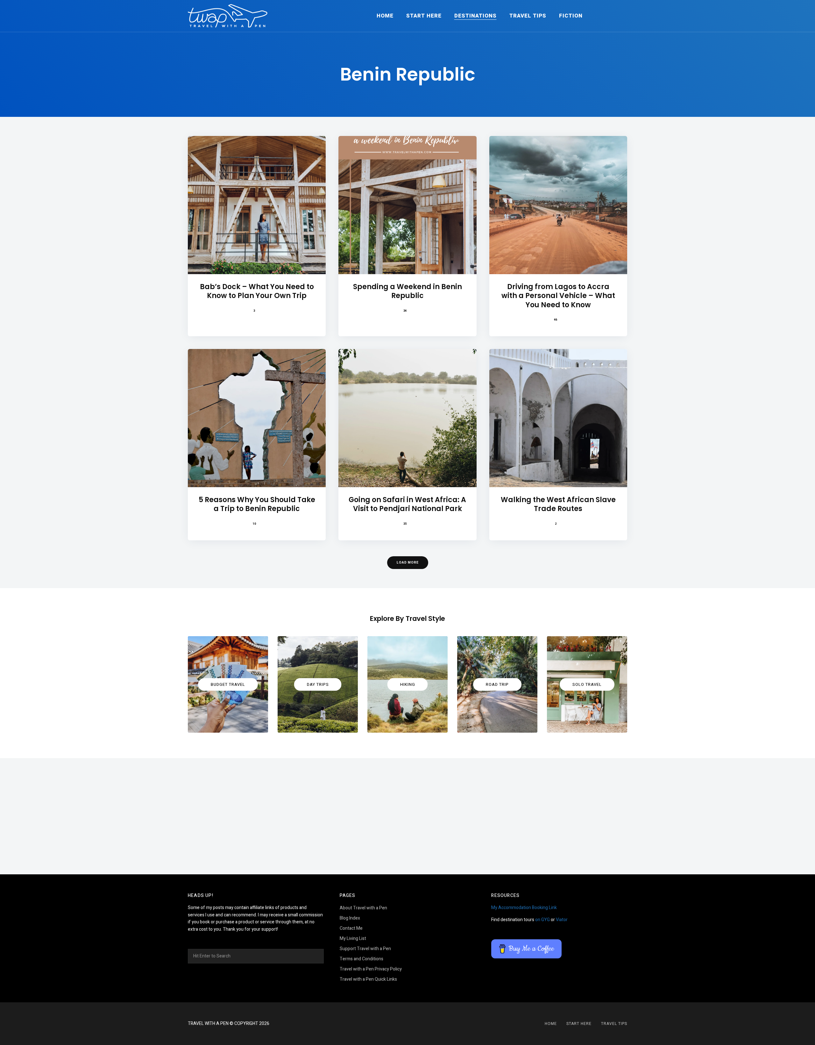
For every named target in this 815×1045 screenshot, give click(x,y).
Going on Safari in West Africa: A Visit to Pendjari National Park (407, 504)
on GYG (542, 919)
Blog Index (350, 918)
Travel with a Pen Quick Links (368, 979)
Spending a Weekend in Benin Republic (407, 291)
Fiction (571, 16)
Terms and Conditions (361, 959)
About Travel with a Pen (363, 908)
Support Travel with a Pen (365, 948)
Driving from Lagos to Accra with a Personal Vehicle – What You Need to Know (558, 296)
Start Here (424, 16)
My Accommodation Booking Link (524, 907)
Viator (562, 919)
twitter (415, 1023)
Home (385, 16)
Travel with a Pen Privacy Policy (371, 969)
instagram (399, 1023)
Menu (620, 16)
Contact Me (351, 928)
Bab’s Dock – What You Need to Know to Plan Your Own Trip (257, 291)
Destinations (475, 16)
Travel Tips (527, 16)
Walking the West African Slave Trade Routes (558, 504)
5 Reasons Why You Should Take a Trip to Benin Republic (257, 504)
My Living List (353, 938)
